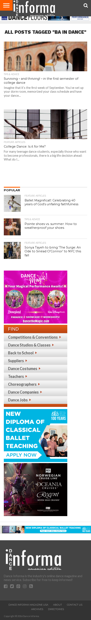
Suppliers (16, 360)
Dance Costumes (22, 368)
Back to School (21, 352)
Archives (37, 609)
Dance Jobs (18, 400)
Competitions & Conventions (33, 337)
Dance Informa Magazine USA (28, 604)
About (57, 604)
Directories (56, 609)
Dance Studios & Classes (29, 345)
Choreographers (22, 384)
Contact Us (74, 604)
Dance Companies (23, 392)
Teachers (16, 376)
